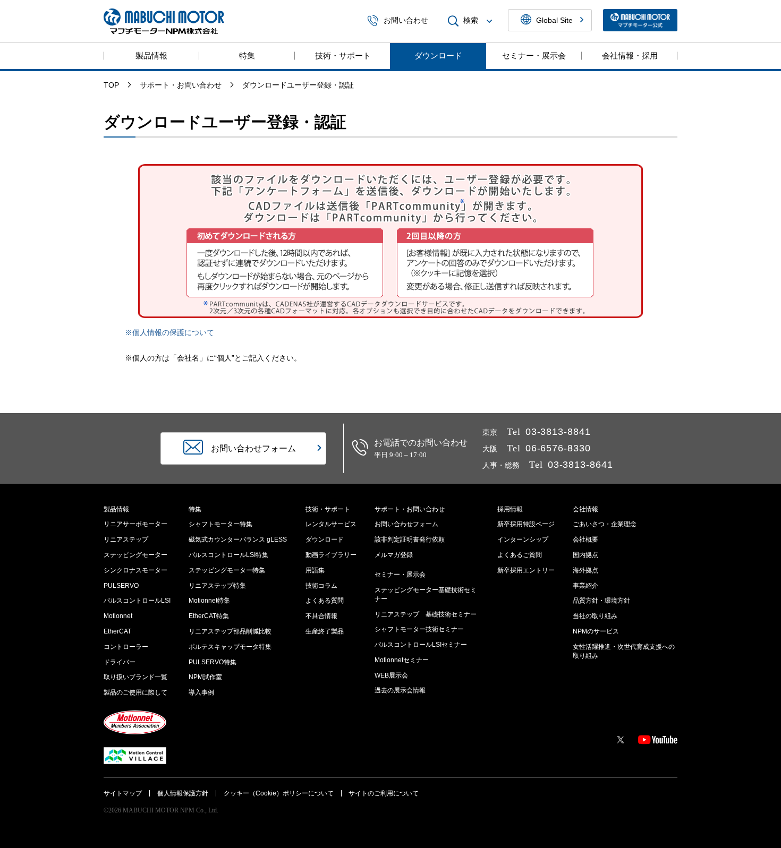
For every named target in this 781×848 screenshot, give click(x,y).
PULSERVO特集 (212, 662)
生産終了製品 (324, 631)
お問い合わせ (406, 20)
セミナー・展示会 (534, 55)
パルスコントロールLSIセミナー (421, 644)
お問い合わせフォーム (406, 524)
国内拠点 (585, 555)
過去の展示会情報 (400, 690)
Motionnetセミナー (402, 660)
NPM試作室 (205, 677)
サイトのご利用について (384, 793)
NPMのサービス (596, 631)
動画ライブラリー (330, 555)
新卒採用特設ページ (526, 524)
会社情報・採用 (630, 55)
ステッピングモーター (135, 555)
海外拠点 (585, 570)
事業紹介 (585, 585)
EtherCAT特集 (209, 616)
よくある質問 (324, 600)
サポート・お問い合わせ (410, 509)
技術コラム (321, 585)
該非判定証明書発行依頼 (410, 539)
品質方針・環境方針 (601, 600)
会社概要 (585, 539)
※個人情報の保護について (169, 332)
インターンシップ (522, 539)
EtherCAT (117, 631)
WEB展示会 (391, 675)
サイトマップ (123, 793)
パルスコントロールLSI (137, 600)
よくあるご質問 (519, 555)
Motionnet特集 (209, 600)
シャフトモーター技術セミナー (419, 629)
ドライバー (119, 662)
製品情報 (151, 55)
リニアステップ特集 (217, 585)
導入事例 (201, 692)
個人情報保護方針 (182, 793)
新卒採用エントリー (526, 570)
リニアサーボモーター (135, 524)
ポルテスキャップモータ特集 (230, 646)
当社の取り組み (595, 616)
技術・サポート (343, 55)
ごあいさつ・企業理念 (604, 524)
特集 (247, 55)
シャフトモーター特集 (220, 524)
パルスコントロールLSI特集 (228, 555)
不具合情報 (321, 616)
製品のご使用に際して (135, 692)
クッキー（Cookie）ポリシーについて (279, 793)
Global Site (554, 20)
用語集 (315, 570)
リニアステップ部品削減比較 (230, 631)
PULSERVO (121, 585)
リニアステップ (126, 539)
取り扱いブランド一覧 (135, 677)
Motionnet (118, 616)
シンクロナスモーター (135, 570)
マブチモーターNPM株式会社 (164, 21)
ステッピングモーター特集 (227, 570)
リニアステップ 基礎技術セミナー (426, 614)
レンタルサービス (330, 524)
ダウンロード (438, 55)
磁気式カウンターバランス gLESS (238, 539)
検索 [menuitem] (470, 20)
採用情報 (510, 509)
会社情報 (585, 509)
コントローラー (126, 646)
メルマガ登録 (394, 555)
